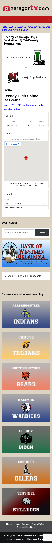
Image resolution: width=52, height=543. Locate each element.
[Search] (47, 19)
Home (9, 524)
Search (42, 232)
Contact (25, 524)
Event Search (10, 222)
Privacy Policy (37, 524)
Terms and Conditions (26, 527)
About (17, 524)
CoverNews (27, 539)
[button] (4, 19)
